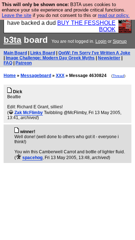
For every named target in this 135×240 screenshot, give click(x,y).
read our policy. (114, 15)
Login (101, 41)
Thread (118, 76)
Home (10, 75)
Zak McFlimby (28, 112)
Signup (120, 41)
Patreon (23, 62)
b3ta (12, 40)
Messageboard (36, 75)
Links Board (42, 52)
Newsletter (109, 57)
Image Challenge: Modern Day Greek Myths (50, 57)
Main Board (15, 52)
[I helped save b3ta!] (11, 112)
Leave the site (16, 15)
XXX (60, 75)
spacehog (32, 157)
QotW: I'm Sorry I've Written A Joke (94, 52)
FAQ (8, 62)
